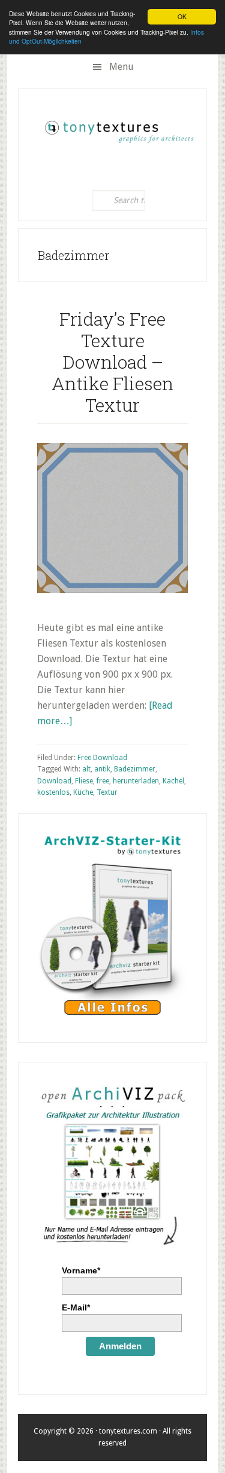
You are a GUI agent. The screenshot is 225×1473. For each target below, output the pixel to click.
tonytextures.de (118, 128)
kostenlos (53, 792)
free (103, 781)
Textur (107, 792)
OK (182, 16)
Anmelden (120, 1346)
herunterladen (136, 781)
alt (86, 769)
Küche (83, 792)
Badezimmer (134, 769)
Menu (121, 66)
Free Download (102, 758)
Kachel (173, 781)
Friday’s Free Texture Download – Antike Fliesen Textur (112, 362)
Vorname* (81, 1270)
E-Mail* (76, 1307)
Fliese (84, 781)
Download (54, 781)
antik (102, 769)
